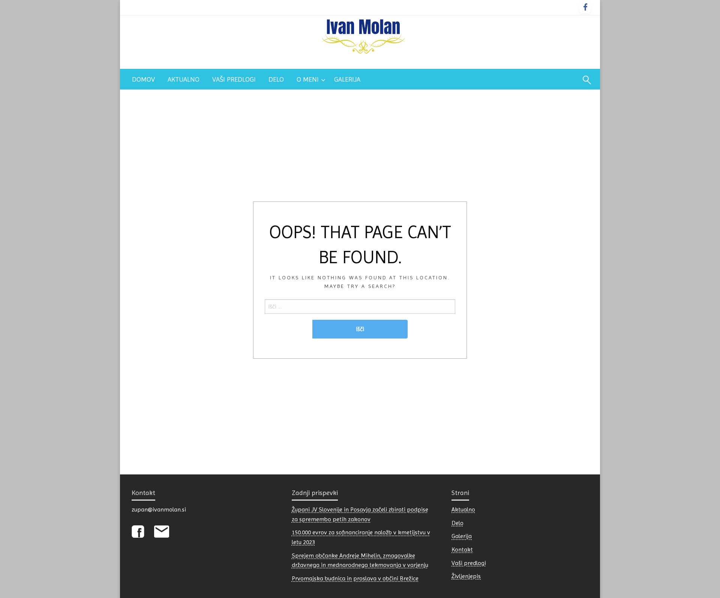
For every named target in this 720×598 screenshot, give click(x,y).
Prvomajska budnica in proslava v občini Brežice (355, 578)
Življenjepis (466, 576)
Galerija (347, 79)
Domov (143, 79)
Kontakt (462, 549)
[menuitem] (143, 79)
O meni (308, 79)
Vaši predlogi (234, 79)
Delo (276, 79)
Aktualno (184, 79)
